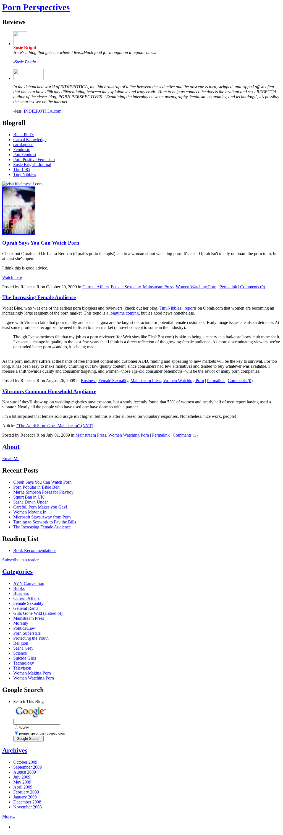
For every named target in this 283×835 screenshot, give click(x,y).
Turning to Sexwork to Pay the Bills (44, 522)
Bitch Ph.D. (23, 134)
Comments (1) (185, 435)
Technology (23, 663)
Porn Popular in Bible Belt (36, 487)
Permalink (228, 286)
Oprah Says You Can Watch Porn (40, 243)
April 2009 (22, 787)
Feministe (21, 149)
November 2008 (27, 807)
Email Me (10, 458)
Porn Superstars (27, 633)
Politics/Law (24, 628)
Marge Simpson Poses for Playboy (43, 492)
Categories (17, 571)
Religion (20, 643)
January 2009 (25, 797)
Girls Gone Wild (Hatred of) (37, 613)
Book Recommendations (34, 550)
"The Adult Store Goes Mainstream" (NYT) (54, 425)
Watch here (12, 277)
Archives (14, 750)
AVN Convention (28, 583)
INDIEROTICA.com (42, 111)
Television (22, 668)
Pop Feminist (24, 154)
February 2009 (26, 792)
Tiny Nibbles (24, 174)
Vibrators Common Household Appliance (49, 391)
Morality (20, 623)
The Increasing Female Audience (39, 297)
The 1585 (21, 169)
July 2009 (21, 777)
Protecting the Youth (31, 638)
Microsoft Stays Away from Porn (42, 517)
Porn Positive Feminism (34, 159)
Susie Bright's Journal (32, 164)
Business (88, 380)
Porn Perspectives (36, 7)
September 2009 (27, 767)
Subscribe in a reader (20, 559)
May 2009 (22, 782)
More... (8, 816)
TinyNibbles (170, 308)
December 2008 (27, 802)
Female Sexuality (126, 286)
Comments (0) (252, 286)
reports (190, 308)
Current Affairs (95, 286)
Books (19, 588)
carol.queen (23, 144)
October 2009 (25, 762)
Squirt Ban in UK (28, 497)
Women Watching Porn (196, 286)
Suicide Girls (24, 658)
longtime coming (124, 313)
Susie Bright (25, 61)
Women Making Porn (32, 673)
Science (20, 653)
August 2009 (24, 772)
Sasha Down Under (30, 502)
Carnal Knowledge (29, 139)
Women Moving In (29, 512)
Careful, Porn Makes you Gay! (40, 507)
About (11, 446)
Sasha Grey (23, 648)
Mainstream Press (158, 286)
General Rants (25, 608)
